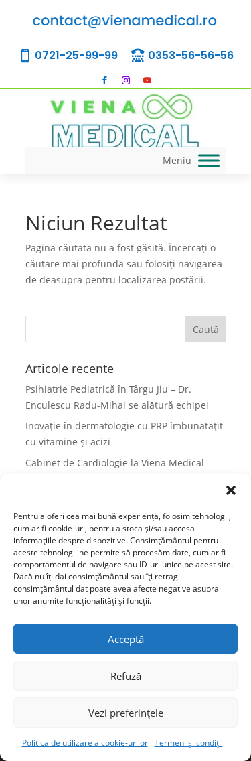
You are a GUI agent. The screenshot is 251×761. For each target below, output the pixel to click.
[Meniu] (209, 160)
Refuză (125, 676)
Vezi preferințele (125, 712)
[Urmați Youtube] (147, 80)
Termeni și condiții (189, 742)
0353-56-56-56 (191, 55)
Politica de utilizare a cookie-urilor (85, 742)
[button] (231, 490)
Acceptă (126, 639)
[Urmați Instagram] (126, 80)
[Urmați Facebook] (104, 80)
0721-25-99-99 (76, 55)
